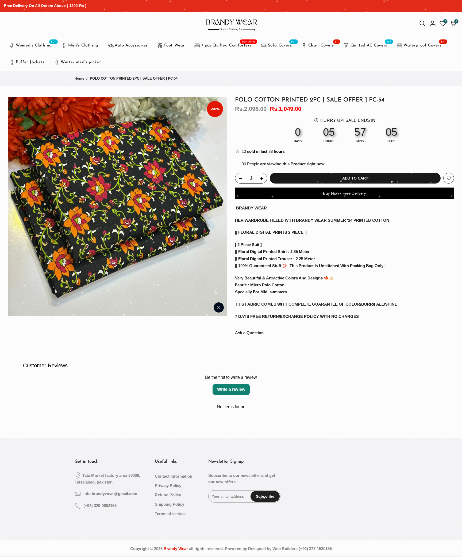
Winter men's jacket (81, 62)
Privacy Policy (168, 485)
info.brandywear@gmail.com (110, 493)
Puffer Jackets (30, 62)
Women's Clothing (36, 44)
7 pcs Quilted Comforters (228, 44)
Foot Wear (174, 46)
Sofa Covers (282, 44)
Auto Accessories (131, 46)
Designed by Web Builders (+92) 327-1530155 (290, 548)
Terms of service (170, 513)
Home (79, 78)
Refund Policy (168, 495)
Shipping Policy (169, 504)
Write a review (231, 389)
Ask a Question (249, 332)
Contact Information (173, 476)
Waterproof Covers (424, 44)
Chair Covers (323, 44)
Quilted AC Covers (371, 44)
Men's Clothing (83, 46)
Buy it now (344, 193)
